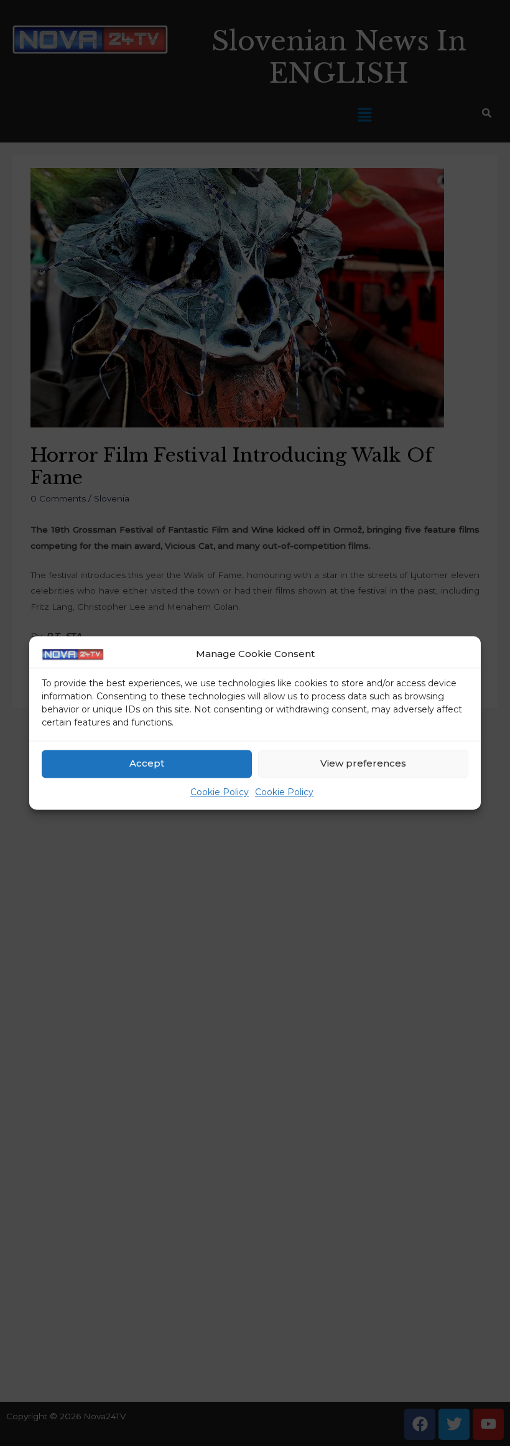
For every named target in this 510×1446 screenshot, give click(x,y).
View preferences (363, 764)
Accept (146, 764)
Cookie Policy (219, 792)
